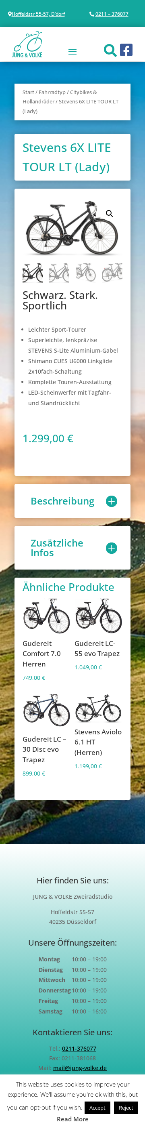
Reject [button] (126, 1107)
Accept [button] (97, 1107)
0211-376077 (79, 1048)
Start (28, 92)
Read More (73, 1119)
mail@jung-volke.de (80, 1068)
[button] (109, 213)
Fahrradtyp (52, 92)
